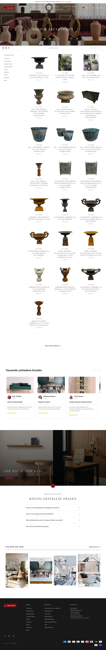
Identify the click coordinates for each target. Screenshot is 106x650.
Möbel (49, 9)
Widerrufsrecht (48, 616)
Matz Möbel (39, 73)
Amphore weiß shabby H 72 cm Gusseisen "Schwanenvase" (39, 289)
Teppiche (40, 9)
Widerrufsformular (49, 619)
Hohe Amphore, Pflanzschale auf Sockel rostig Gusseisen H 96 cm (91, 253)
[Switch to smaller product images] (6, 48)
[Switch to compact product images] (9, 48)
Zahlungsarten (48, 611)
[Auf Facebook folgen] (5, 636)
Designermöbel (53, 6)
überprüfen (94, 547)
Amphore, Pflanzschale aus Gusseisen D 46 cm (39, 76)
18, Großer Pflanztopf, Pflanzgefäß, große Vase (65, 77)
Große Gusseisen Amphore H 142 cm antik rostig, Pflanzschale (39, 323)
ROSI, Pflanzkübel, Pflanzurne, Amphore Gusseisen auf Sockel (39, 183)
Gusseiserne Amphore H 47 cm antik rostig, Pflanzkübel (39, 253)
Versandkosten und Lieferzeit (52, 608)
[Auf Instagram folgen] (9, 636)
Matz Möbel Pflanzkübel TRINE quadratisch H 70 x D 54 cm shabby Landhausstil (65, 184)
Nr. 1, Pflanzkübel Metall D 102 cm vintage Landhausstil (39, 149)
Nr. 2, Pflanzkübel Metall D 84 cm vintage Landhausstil (65, 149)
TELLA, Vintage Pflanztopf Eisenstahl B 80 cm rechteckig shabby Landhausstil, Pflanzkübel (91, 113)
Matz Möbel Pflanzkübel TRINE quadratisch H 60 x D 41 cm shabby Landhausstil (91, 184)
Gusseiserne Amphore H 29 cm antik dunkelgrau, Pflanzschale (91, 289)
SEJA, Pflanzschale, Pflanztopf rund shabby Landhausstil (65, 111)
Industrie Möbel (70, 6)
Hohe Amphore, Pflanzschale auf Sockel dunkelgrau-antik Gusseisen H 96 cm (65, 254)
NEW (68, 9)
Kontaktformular (48, 627)
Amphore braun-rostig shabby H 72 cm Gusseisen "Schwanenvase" (65, 289)
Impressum (47, 613)
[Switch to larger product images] (3, 48)
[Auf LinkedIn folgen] (13, 636)
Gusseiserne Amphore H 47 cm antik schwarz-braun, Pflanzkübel (91, 219)
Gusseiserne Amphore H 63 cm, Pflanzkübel (65, 218)
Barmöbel (60, 9)
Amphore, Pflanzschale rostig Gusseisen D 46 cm (39, 218)
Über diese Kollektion (53, 346)
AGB (45, 624)
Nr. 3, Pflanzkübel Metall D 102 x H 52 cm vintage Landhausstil (91, 149)
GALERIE (9, 481)
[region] (53, 458)
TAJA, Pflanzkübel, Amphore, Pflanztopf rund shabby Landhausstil (39, 112)
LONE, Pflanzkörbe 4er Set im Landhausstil (91, 76)
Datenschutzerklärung (50, 622)
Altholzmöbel (38, 6)
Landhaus (24, 6)
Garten (30, 9)
